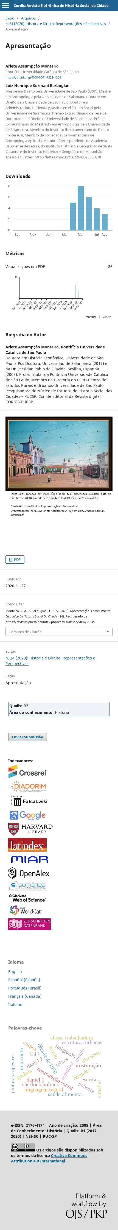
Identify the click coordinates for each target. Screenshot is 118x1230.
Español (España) (24, 979)
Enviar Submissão (27, 736)
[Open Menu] (5, 5)
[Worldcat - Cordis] (27, 914)
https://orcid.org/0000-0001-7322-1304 (33, 77)
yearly (107, 316)
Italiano (15, 1004)
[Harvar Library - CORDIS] (31, 834)
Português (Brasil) (24, 988)
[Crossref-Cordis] (27, 776)
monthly (91, 316)
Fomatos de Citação (25, 631)
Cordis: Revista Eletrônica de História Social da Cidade (61, 5)
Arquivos (28, 18)
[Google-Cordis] (27, 819)
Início (9, 18)
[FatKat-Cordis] (28, 806)
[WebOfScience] (27, 900)
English (15, 971)
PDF (17, 559)
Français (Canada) (24, 996)
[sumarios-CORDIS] (27, 889)
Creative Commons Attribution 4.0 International (49, 1158)
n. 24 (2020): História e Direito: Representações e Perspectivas (55, 23)
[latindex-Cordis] (27, 850)
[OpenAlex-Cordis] (28, 877)
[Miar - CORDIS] (29, 863)
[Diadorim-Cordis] (28, 791)
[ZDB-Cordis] (29, 928)
